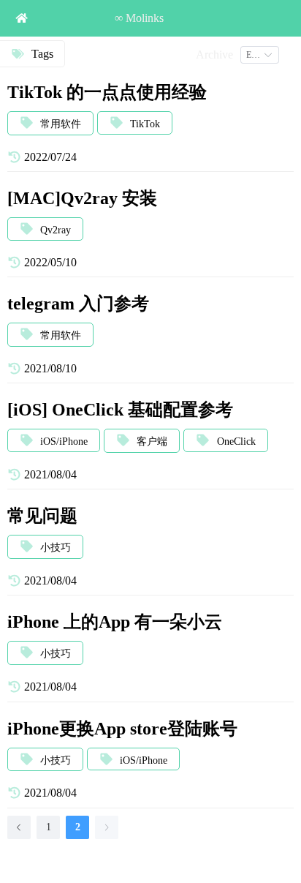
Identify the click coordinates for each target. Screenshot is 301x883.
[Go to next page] (106, 827)
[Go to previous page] (19, 827)
